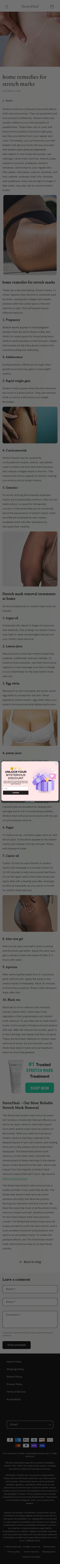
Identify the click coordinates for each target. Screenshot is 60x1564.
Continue (15, 793)
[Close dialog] (56, 763)
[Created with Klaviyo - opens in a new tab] (30, 802)
